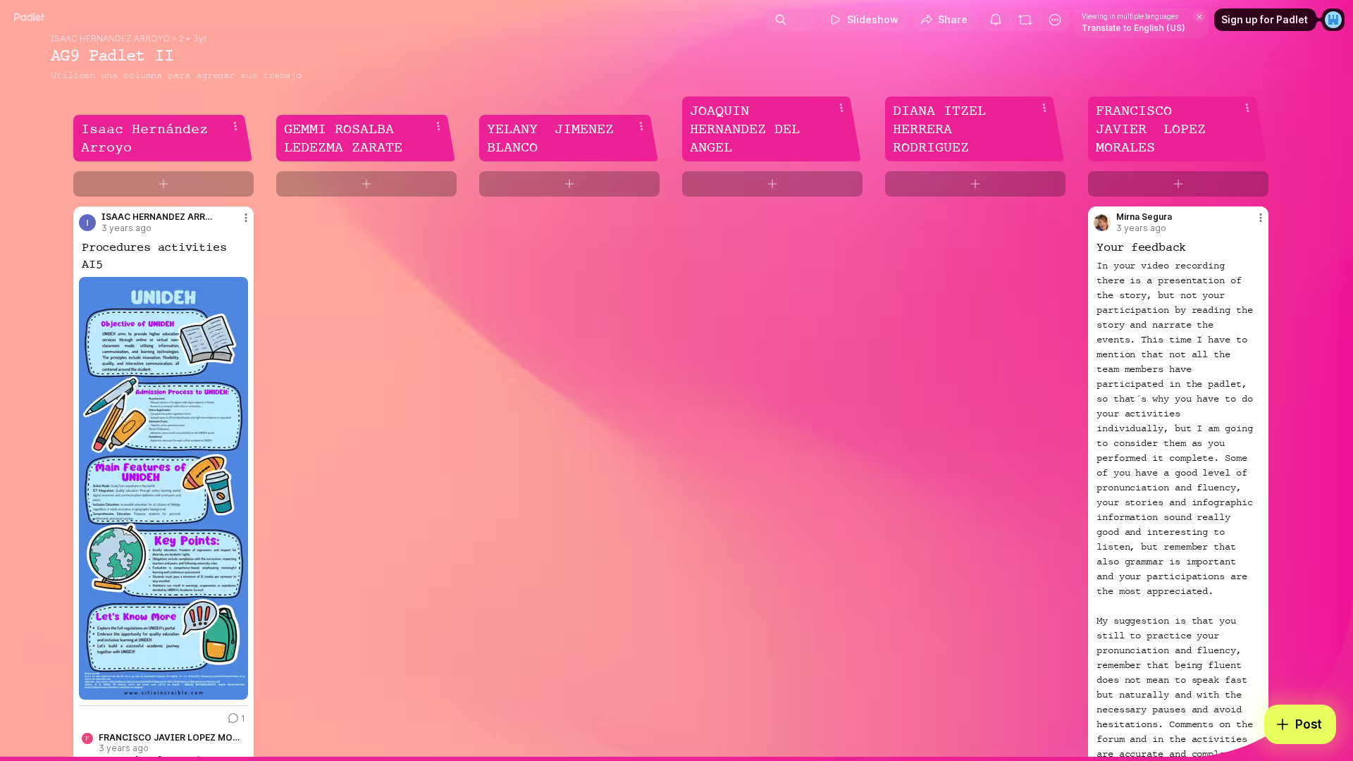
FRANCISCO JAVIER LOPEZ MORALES (169, 738)
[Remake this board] (1025, 19)
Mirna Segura (1144, 217)
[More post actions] (246, 218)
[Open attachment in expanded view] (163, 488)
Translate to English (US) (1133, 28)
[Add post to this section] (163, 184)
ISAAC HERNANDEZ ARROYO (110, 39)
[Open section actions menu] (235, 126)
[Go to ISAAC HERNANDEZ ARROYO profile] (87, 222)
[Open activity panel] (996, 19)
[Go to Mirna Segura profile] (1102, 222)
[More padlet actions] (1055, 19)
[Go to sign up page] (1333, 19)
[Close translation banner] (1199, 17)
